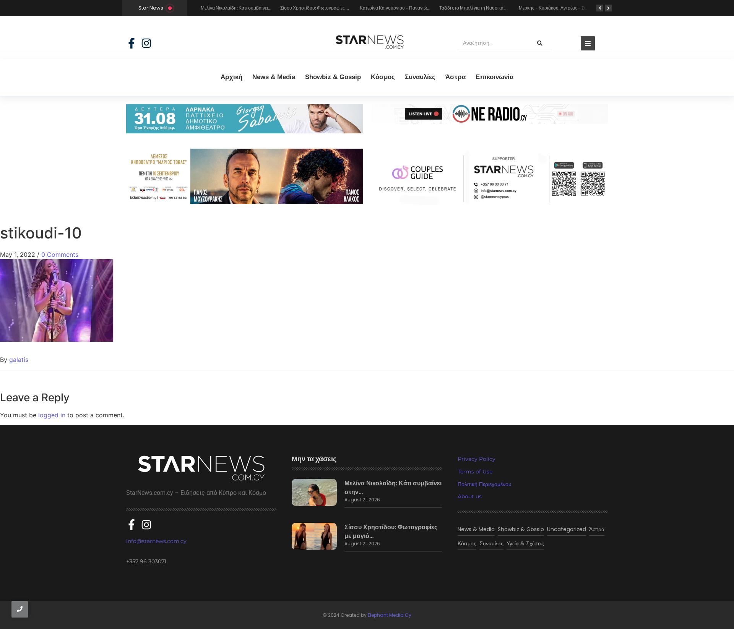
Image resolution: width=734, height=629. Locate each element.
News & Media (273, 77)
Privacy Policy (476, 459)
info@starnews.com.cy (156, 541)
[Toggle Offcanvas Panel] (588, 43)
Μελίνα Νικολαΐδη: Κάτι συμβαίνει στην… (393, 487)
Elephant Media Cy (389, 615)
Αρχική (231, 77)
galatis (18, 359)
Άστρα (455, 77)
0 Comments (59, 254)
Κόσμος (383, 77)
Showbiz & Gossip (333, 77)
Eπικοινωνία (494, 77)
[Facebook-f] (131, 43)
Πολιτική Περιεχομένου (485, 484)
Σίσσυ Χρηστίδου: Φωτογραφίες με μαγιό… (390, 531)
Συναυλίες (420, 77)
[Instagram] (146, 43)
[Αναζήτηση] (540, 43)
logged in (51, 415)
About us (470, 496)
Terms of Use (475, 471)
